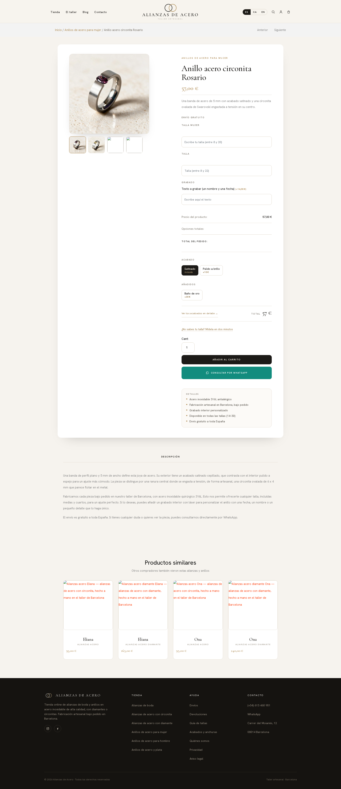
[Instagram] (47, 728)
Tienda (55, 12)
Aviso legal (196, 758)
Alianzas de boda (143, 705)
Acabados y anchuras (203, 732)
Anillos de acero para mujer (83, 30)
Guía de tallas (198, 723)
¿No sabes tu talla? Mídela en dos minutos (207, 329)
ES (246, 12)
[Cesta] (288, 12)
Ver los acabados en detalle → (200, 313)
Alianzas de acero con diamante (152, 723)
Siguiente (280, 30)
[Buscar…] (273, 12)
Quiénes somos (199, 741)
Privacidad (196, 750)
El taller (71, 12)
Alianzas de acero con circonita (152, 714)
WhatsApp (253, 714)
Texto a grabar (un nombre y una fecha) (214, 189)
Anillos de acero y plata (147, 750)
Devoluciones (198, 714)
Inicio (58, 30)
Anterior (262, 30)
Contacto (100, 12)
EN (263, 12)
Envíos (194, 705)
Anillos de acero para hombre (151, 741)
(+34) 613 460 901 (258, 705)
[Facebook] (57, 728)
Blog (85, 12)
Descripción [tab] (170, 456)
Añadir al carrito (227, 359)
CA (255, 12)
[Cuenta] (281, 12)
